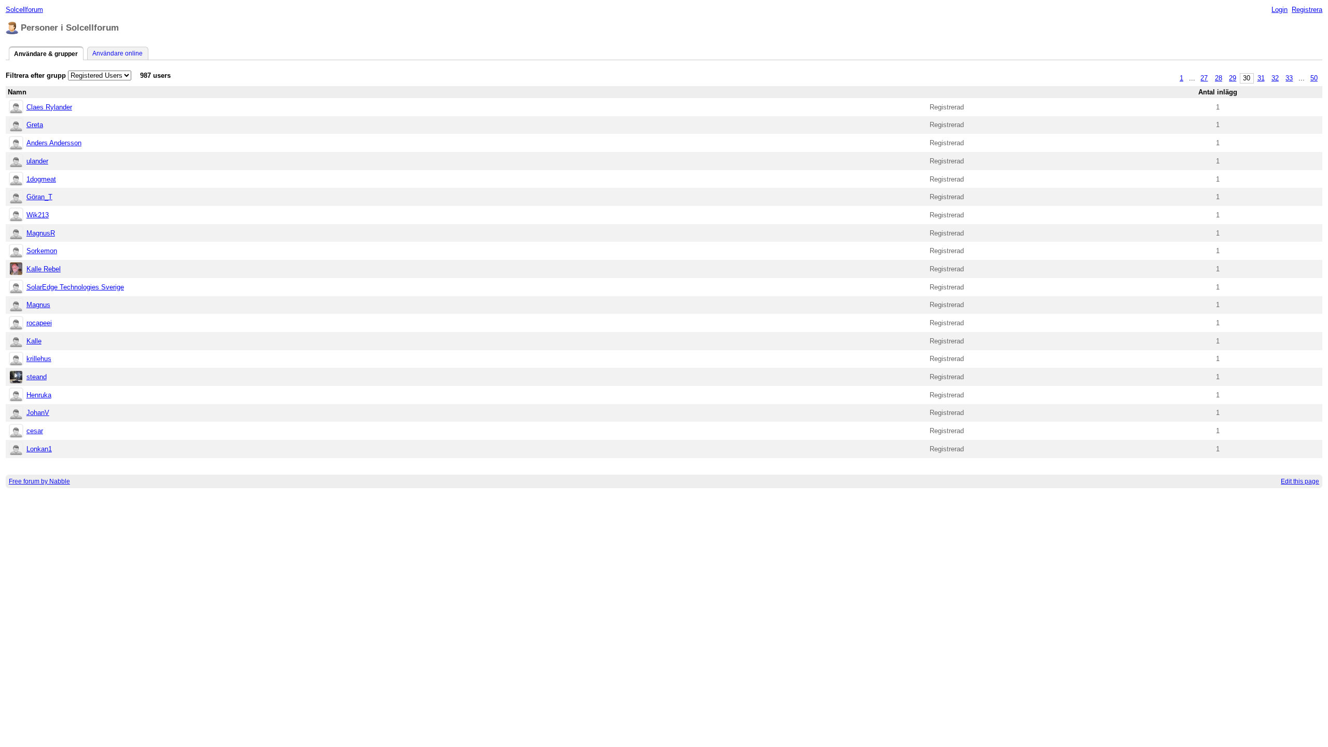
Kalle (34, 341)
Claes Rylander (49, 107)
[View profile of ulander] (16, 161)
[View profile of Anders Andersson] (16, 144)
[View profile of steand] (16, 378)
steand (36, 377)
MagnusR (40, 233)
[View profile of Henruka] (16, 395)
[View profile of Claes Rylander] (16, 108)
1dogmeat (41, 179)
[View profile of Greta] (16, 126)
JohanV (37, 413)
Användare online (117, 53)
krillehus (38, 359)
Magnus (38, 305)
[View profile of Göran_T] (16, 198)
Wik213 (37, 215)
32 (1275, 78)
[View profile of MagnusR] (16, 234)
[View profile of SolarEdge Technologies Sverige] (16, 288)
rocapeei (39, 323)
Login (1279, 9)
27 (1204, 78)
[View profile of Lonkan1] (16, 449)
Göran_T (39, 197)
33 (1289, 78)
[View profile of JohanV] (16, 414)
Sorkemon (41, 251)
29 (1232, 78)
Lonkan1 (39, 449)
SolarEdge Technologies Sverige (75, 287)
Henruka (38, 395)
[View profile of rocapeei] (16, 324)
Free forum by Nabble (39, 481)
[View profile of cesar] (16, 432)
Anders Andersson (53, 143)
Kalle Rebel (43, 269)
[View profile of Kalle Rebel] (16, 269)
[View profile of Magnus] (16, 306)
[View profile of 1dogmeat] (16, 180)
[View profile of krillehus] (16, 360)
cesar (34, 431)
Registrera (1307, 9)
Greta (34, 125)
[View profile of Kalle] (16, 341)
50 (1314, 78)
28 (1218, 78)
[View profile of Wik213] (16, 215)
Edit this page (1300, 481)
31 (1261, 78)
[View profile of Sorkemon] (16, 252)
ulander (37, 161)
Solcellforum (24, 9)
